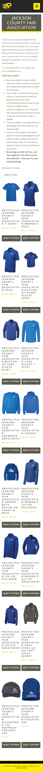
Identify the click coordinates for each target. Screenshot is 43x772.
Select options (11, 238)
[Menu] (36, 6)
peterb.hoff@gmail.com (11, 71)
